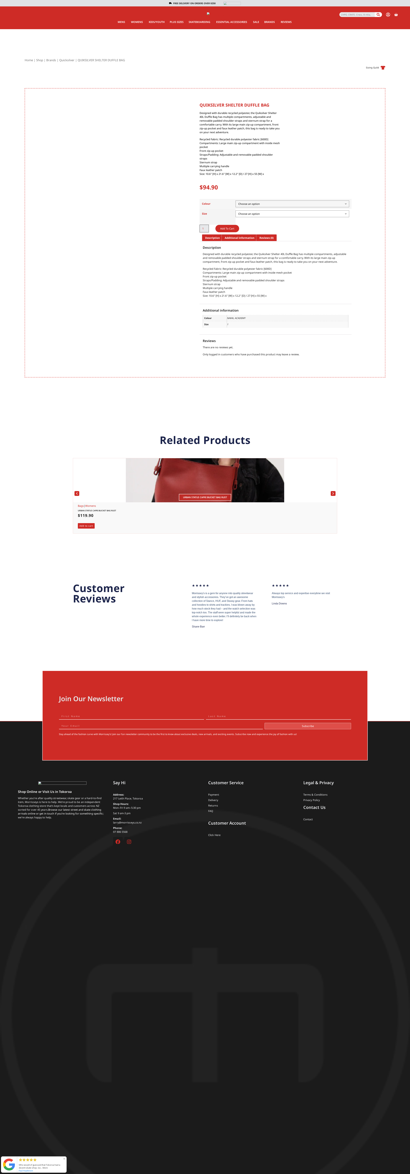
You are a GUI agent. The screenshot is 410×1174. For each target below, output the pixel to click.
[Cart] (396, 15)
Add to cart (227, 228)
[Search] (378, 14)
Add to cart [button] (86, 525)
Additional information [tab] (239, 238)
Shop (39, 60)
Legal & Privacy (318, 782)
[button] (76, 493)
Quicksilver (66, 60)
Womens (90, 506)
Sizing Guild (372, 67)
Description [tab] (212, 238)
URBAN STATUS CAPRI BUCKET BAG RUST (97, 510)
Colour (206, 203)
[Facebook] (118, 842)
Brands (51, 60)
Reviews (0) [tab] (266, 238)
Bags (81, 506)
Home (29, 60)
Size (204, 213)
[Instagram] (129, 842)
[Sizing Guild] (383, 67)
